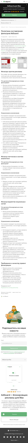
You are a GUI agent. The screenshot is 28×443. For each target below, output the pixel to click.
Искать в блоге (5, 23)
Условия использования (8, 353)
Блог (7, 27)
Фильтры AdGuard (4, 293)
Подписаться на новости (7, 20)
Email (2, 340)
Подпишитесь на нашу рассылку (9, 287)
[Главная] (6, 1)
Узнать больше (14, 419)
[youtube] (14, 437)
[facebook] (7, 437)
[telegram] (17, 437)
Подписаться (14, 348)
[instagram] (4, 437)
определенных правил (20, 45)
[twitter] (11, 437)
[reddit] (20, 437)
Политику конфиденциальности (16, 351)
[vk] (24, 437)
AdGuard (3, 27)
